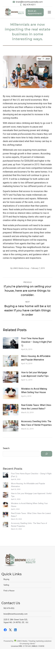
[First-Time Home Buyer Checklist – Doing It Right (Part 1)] (5, 475)
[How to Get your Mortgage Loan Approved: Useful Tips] (5, 495)
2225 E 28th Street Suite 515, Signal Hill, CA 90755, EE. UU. (16, 621)
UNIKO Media (22, 641)
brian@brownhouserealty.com (29, 2)
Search (6, 448)
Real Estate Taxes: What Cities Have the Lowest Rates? (36, 407)
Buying (6, 579)
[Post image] (10, 343)
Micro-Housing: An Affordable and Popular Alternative (35, 358)
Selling (6, 585)
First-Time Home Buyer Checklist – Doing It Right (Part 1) (36, 342)
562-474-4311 (29, 5)
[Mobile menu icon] (49, 12)
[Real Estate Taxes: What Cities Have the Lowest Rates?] (5, 515)
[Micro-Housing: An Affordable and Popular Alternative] (5, 485)
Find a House (9, 591)
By (19, 268)
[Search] (46, 454)
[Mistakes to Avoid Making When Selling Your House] (5, 505)
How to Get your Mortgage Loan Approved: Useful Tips (35, 374)
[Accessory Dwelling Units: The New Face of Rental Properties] (5, 525)
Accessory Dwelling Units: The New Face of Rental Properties (36, 423)
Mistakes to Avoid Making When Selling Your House (34, 390)
